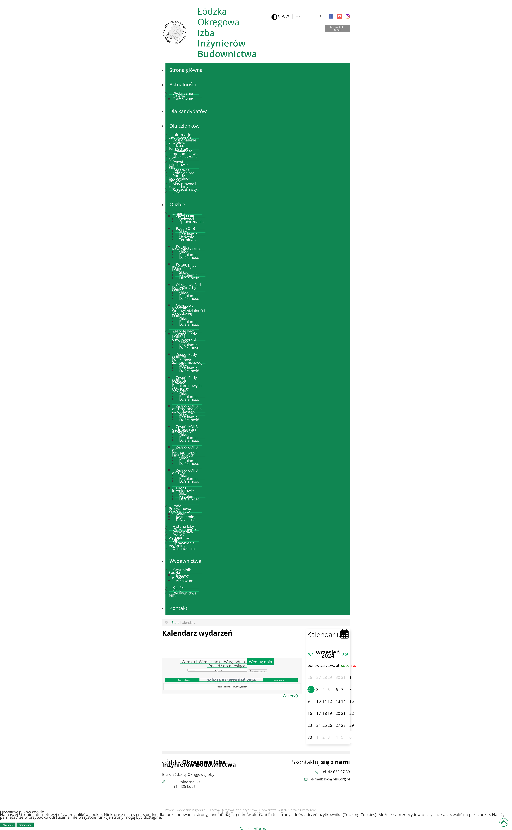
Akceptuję (8, 824)
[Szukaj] (286, 656)
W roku (188, 661)
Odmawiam (25, 824)
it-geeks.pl (199, 810)
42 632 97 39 (339, 771)
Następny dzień (278, 680)
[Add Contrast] (273, 16)
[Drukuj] (301, 653)
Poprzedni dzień (184, 680)
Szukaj (320, 16)
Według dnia (260, 661)
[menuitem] (186, 69)
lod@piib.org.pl (337, 779)
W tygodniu (234, 661)
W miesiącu (209, 661)
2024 (327, 655)
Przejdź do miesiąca (227, 665)
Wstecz (289, 695)
